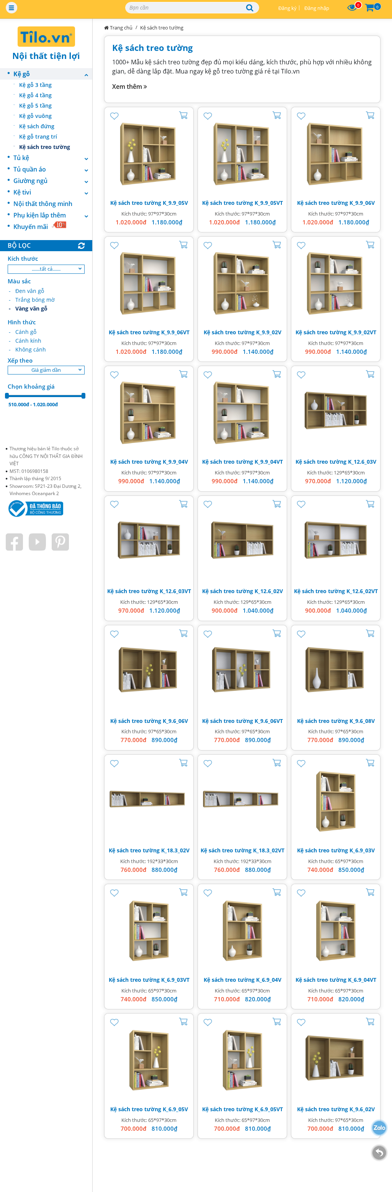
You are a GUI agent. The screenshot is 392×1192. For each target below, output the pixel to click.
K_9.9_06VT (175, 332)
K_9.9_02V (268, 332)
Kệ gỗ (21, 74)
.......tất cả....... (46, 268)
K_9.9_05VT (269, 202)
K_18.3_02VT (268, 850)
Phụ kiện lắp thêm (39, 215)
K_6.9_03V (362, 850)
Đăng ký (287, 8)
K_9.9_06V (362, 202)
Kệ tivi (22, 192)
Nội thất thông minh (42, 203)
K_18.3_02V (175, 850)
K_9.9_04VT (269, 461)
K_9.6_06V (175, 720)
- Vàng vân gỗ (28, 308)
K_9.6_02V (362, 1109)
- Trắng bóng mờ (32, 299)
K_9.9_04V (175, 461)
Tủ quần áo (29, 169)
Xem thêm (128, 86)
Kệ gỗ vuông (35, 115)
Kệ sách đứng (36, 126)
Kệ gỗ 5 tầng (35, 105)
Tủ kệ (21, 158)
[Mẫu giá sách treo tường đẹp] (335, 410)
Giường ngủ (30, 181)
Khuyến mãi (30, 226)
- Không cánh (27, 349)
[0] (352, 8)
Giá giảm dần (46, 369)
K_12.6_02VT (362, 591)
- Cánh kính (25, 340)
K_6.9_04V (268, 979)
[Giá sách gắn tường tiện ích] (149, 669)
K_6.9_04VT (362, 979)
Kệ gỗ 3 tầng (35, 84)
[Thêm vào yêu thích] (114, 115)
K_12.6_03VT (175, 591)
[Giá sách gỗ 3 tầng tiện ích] (335, 799)
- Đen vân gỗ (26, 290)
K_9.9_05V (175, 202)
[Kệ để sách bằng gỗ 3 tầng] (149, 151)
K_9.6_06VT (269, 720)
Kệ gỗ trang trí (38, 136)
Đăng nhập (316, 8)
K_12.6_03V (362, 461)
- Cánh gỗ (22, 331)
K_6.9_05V (175, 1109)
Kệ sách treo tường (44, 146)
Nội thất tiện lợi (46, 55)
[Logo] (46, 36)
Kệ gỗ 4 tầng (35, 95)
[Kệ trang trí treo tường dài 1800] (149, 799)
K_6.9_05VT (269, 1109)
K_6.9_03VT (175, 979)
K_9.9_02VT (362, 332)
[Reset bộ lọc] (81, 246)
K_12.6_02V (269, 591)
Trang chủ (120, 27)
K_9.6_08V (362, 720)
